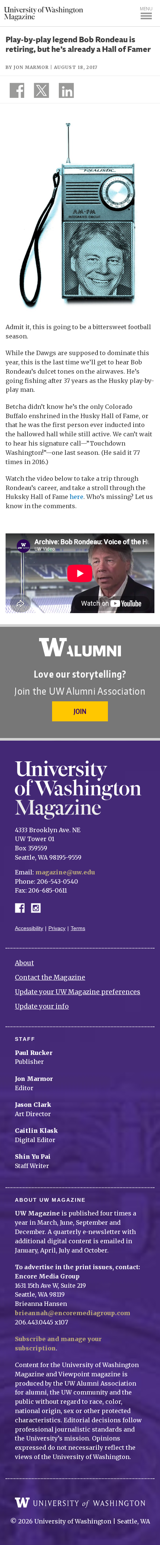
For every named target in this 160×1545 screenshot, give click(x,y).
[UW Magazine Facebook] (15, 92)
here (76, 496)
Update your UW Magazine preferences (77, 992)
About (24, 963)
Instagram (38, 907)
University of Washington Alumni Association (80, 647)
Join (80, 711)
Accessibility (29, 928)
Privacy (56, 928)
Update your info (42, 1006)
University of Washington (80, 1503)
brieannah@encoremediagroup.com (72, 1313)
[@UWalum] (40, 92)
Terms (78, 928)
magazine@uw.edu (65, 872)
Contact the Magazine (50, 977)
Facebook (23, 907)
